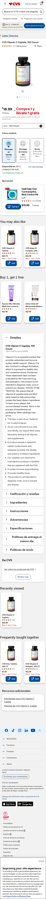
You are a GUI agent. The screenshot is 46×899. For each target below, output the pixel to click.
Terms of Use (25, 896)
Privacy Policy (10, 896)
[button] (35, 167)
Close (41, 861)
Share (39, 46)
